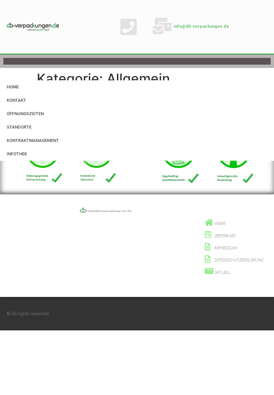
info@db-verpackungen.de (201, 26)
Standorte (19, 127)
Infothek (17, 153)
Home (13, 86)
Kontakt (16, 100)
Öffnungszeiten (25, 113)
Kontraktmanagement (33, 140)
